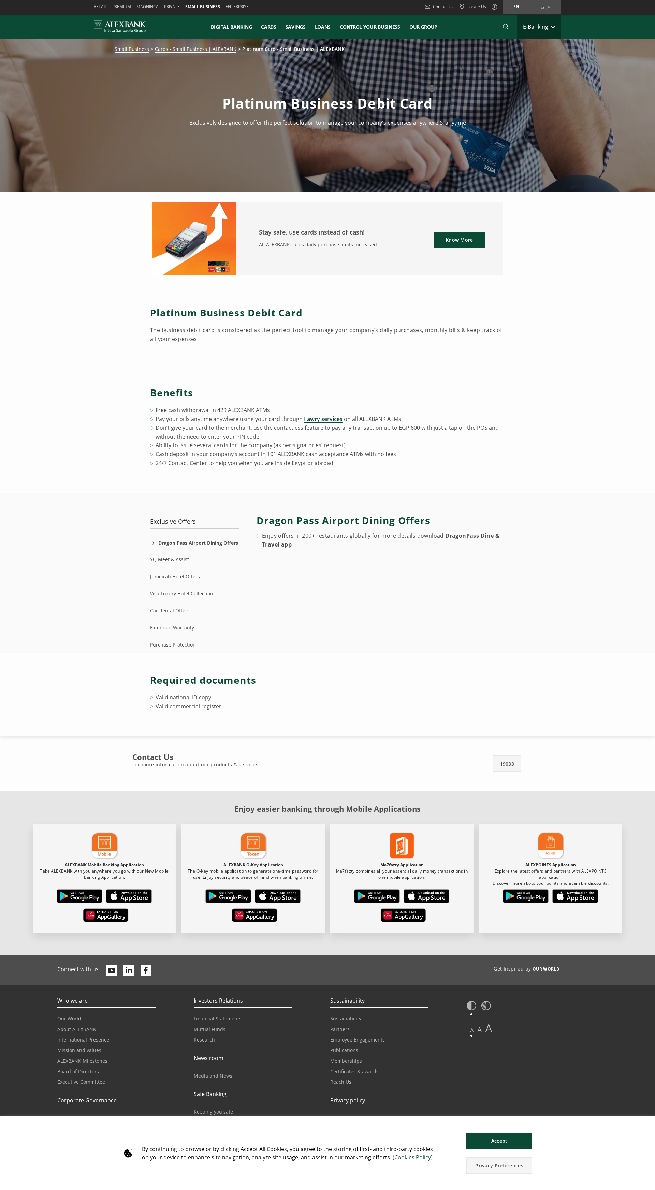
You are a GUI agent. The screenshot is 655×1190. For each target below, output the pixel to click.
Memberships (346, 1061)
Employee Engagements (357, 1039)
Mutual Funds (209, 1029)
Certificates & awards (354, 1071)
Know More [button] (459, 240)
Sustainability (345, 1018)
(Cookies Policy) (413, 1157)
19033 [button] (507, 764)
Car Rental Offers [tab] (170, 610)
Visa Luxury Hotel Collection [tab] (181, 593)
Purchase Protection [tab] (173, 644)
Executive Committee (81, 1082)
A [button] (472, 1030)
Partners (340, 1029)
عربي (545, 7)
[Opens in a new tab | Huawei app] (106, 916)
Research (204, 1039)
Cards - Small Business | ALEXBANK (195, 49)
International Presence (83, 1039)
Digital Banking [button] (231, 27)
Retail (100, 7)
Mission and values (79, 1050)
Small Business (202, 7)
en (516, 7)
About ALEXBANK (76, 1029)
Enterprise (237, 7)
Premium (121, 7)
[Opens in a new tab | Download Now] (80, 897)
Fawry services (323, 419)
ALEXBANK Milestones (82, 1061)
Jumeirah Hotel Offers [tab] (175, 576)
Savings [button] (296, 27)
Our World (69, 1018)
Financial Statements (218, 1018)
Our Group (423, 27)
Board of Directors (78, 1071)
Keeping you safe (213, 1111)
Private (172, 7)
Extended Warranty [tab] (172, 627)
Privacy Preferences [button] (499, 1165)
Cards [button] (268, 27)
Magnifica (147, 7)
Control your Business (370, 27)
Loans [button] (323, 27)
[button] (505, 27)
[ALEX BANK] (120, 27)
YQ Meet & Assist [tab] (169, 559)
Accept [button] (499, 1140)
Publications (344, 1050)
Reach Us (340, 1082)
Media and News (213, 1076)
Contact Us (443, 7)
